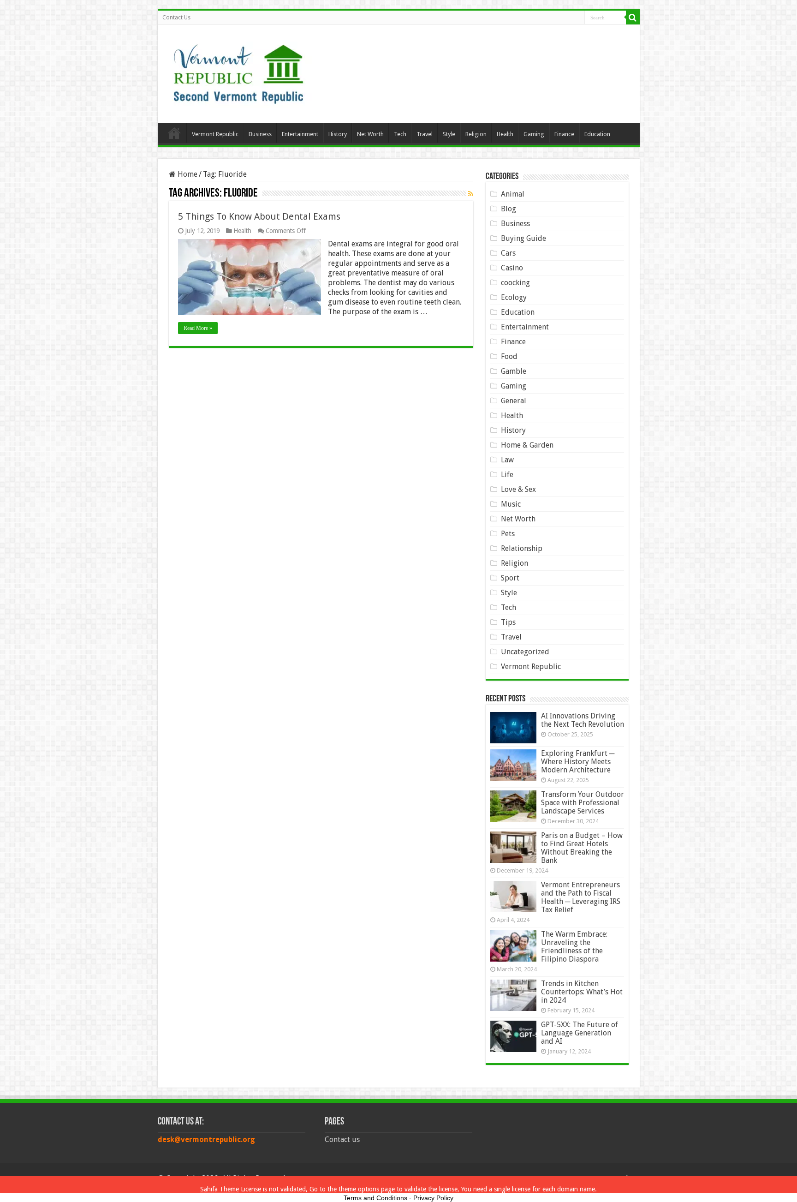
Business (260, 134)
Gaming (533, 134)
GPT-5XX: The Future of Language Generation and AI (579, 1033)
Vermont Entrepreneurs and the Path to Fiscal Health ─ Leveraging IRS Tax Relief (580, 897)
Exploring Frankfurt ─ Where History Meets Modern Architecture (577, 761)
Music (511, 504)
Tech (400, 134)
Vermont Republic (215, 134)
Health (505, 134)
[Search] (633, 17)
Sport (510, 578)
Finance (564, 134)
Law (507, 459)
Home (174, 133)
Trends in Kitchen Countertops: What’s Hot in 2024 (582, 992)
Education (597, 134)
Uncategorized (525, 651)
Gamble (513, 371)
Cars (508, 253)
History (337, 134)
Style (449, 134)
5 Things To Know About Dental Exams (259, 216)
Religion (476, 134)
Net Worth (370, 134)
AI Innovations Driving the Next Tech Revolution (582, 720)
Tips (508, 622)
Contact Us (176, 17)
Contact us (342, 1139)
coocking (515, 282)
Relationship (521, 548)
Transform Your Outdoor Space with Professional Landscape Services (582, 802)
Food (509, 356)
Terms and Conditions (375, 1198)
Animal (512, 194)
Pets (508, 533)
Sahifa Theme (219, 1189)
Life (507, 474)
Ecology (514, 297)
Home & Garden (527, 445)
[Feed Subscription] (470, 193)
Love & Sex (518, 489)
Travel (424, 134)
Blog (508, 208)
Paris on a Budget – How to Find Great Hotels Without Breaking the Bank (582, 848)
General (513, 400)
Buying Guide (523, 238)
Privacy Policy (433, 1198)
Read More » (198, 328)
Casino (512, 267)
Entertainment (300, 134)
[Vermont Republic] (238, 71)
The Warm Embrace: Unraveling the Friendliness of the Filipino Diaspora (574, 946)
